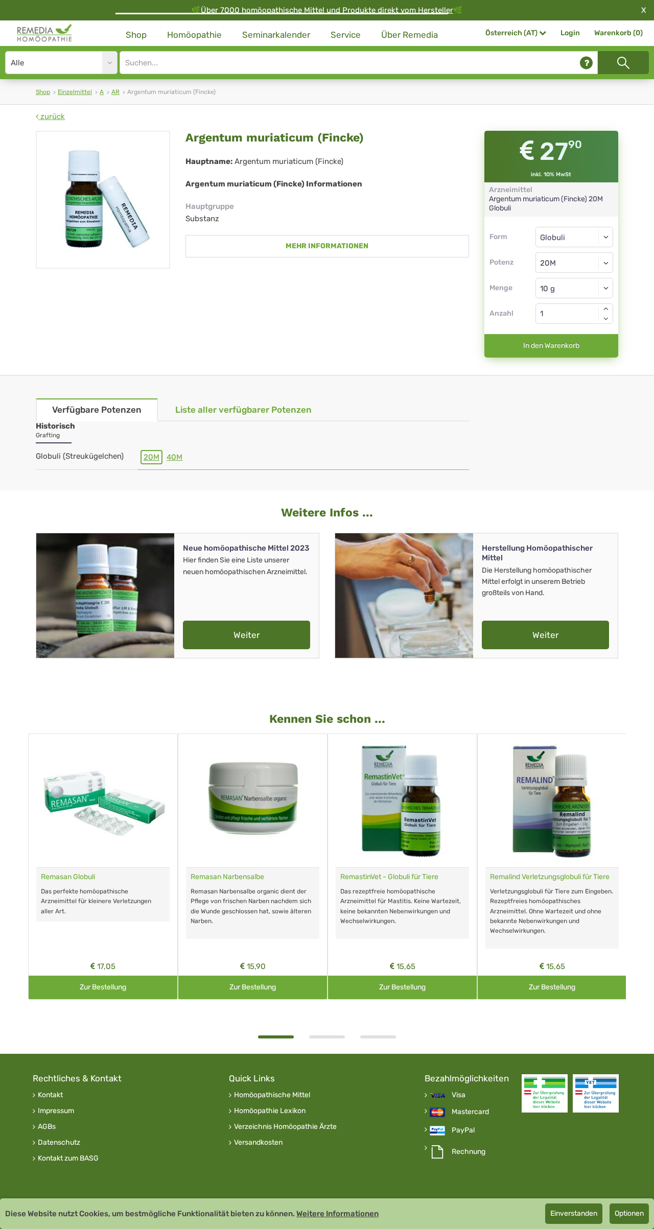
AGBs (47, 1126)
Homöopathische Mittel (272, 1095)
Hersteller (435, 10)
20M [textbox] (548, 263)
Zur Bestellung (103, 987)
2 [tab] (327, 1036)
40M (174, 457)
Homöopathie (194, 35)
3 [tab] (378, 1036)
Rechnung (468, 1151)
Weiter (246, 635)
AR (115, 92)
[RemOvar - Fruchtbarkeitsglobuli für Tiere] (402, 800)
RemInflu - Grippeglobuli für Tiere (543, 876)
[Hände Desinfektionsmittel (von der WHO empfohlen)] (103, 800)
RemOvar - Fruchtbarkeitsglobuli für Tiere (398, 881)
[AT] (44, 33)
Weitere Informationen (337, 1213)
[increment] (606, 308)
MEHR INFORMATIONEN (327, 246)
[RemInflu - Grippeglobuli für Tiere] (552, 800)
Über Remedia (409, 35)
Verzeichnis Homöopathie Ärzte (285, 1126)
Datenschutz (59, 1142)
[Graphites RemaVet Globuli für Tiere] (252, 800)
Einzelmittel (75, 92)
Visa (458, 1095)
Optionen (629, 1213)
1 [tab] (276, 1036)
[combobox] (574, 262)
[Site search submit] (623, 62)
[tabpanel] (103, 867)
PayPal (463, 1130)
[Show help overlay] (586, 62)
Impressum (56, 1111)
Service (346, 35)
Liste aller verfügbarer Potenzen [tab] (243, 410)
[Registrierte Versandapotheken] (545, 1093)
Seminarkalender (276, 35)
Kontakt (50, 1095)
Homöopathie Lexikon (270, 1111)
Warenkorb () (618, 33)
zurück (51, 116)
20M (151, 457)
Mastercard (470, 1112)
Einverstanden (573, 1213)
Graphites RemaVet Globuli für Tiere (248, 876)
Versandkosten (258, 1142)
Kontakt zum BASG (68, 1158)
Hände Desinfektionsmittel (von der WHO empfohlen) (98, 881)
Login (570, 33)
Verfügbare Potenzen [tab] (97, 410)
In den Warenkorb (551, 345)
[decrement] (606, 319)
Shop (136, 35)
